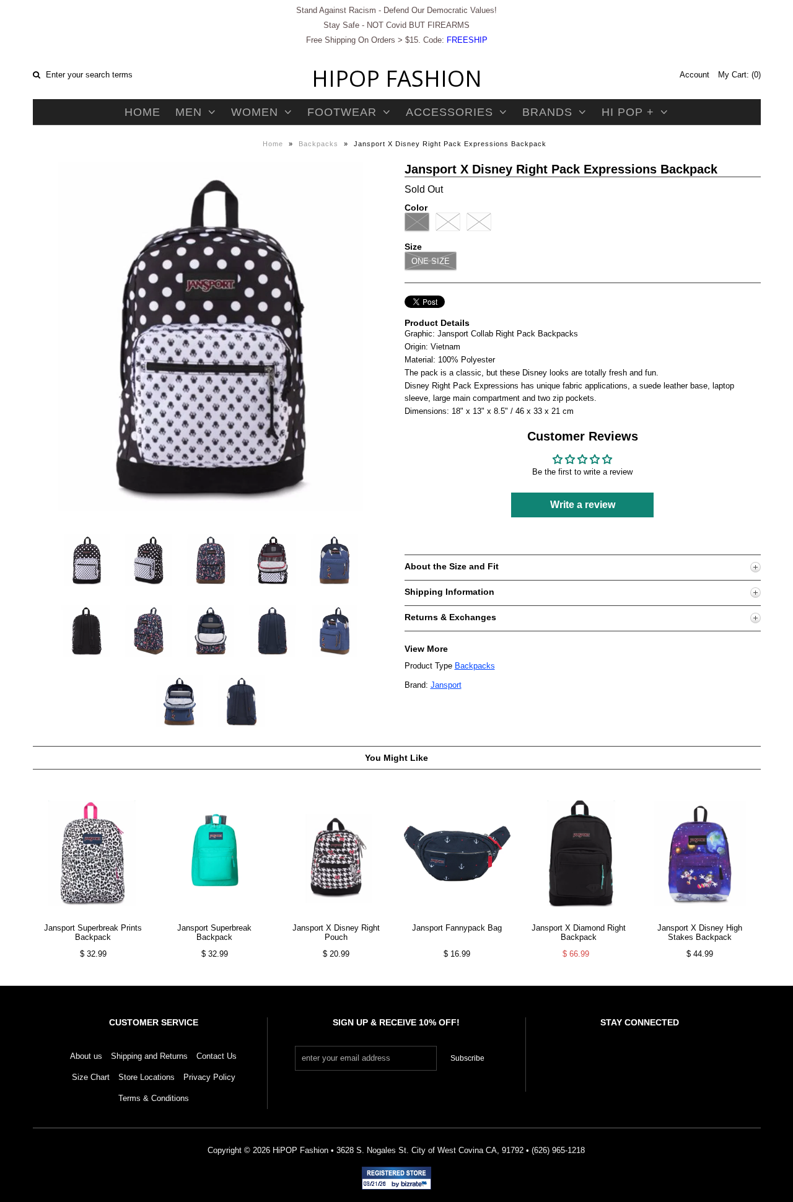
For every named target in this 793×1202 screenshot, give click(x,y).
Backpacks (318, 143)
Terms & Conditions (153, 1098)
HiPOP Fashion (397, 78)
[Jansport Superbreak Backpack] (215, 916)
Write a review (582, 504)
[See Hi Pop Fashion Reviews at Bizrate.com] (396, 1178)
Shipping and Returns (149, 1056)
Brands (547, 112)
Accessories (449, 112)
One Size (430, 261)
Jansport (446, 685)
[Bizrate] (415, 1185)
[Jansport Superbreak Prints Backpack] (93, 916)
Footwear (342, 112)
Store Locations (146, 1077)
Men (188, 112)
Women (254, 112)
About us (86, 1056)
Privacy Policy (209, 1077)
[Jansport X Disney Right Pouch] (335, 916)
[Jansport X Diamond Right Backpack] (578, 916)
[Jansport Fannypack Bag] (457, 916)
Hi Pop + (628, 112)
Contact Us (216, 1056)
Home (142, 112)
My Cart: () (739, 74)
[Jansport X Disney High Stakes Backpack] (700, 916)
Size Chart (91, 1077)
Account (694, 74)
